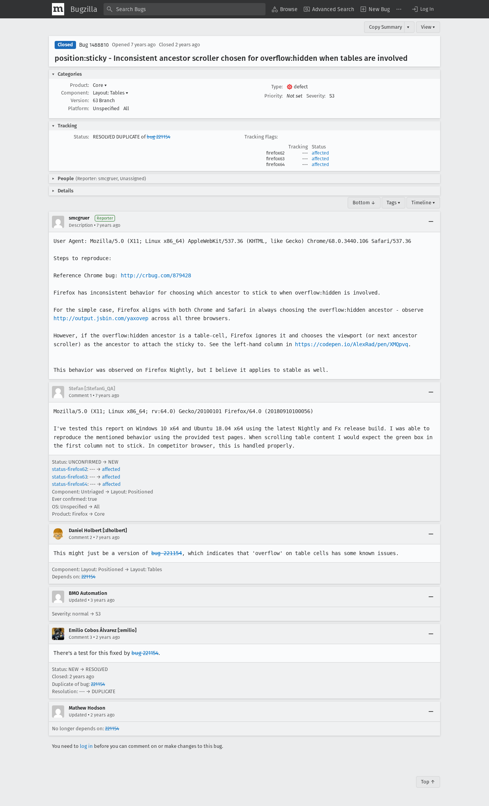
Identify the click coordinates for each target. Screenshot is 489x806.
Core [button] (100, 85)
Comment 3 (80, 637)
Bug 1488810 (94, 45)
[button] (422, 9)
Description (81, 225)
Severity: (315, 96)
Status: (81, 137)
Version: (80, 100)
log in (86, 746)
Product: (79, 85)
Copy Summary (385, 27)
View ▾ (428, 27)
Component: (75, 93)
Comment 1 (80, 395)
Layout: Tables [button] (110, 93)
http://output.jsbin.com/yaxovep (100, 318)
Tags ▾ (393, 202)
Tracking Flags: (261, 137)
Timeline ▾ (423, 202)
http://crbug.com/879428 (156, 275)
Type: (277, 87)
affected (320, 153)
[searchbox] (185, 9)
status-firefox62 (69, 469)
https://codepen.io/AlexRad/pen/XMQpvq (351, 344)
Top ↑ (428, 782)
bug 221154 (158, 137)
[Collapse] (431, 222)
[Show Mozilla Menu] (58, 9)
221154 (88, 577)
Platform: (78, 108)
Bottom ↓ (364, 202)
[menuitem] (285, 9)
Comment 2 (80, 537)
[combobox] (185, 9)
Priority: (273, 96)
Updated (78, 600)
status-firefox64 (69, 484)
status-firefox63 (69, 477)
